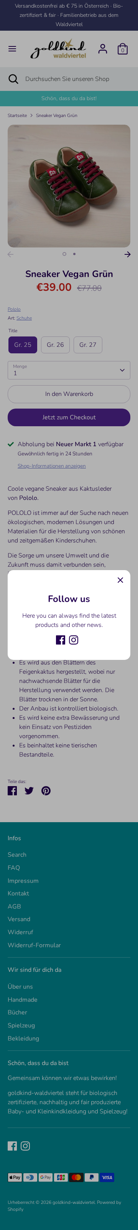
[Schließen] (120, 580)
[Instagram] (73, 640)
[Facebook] (60, 640)
